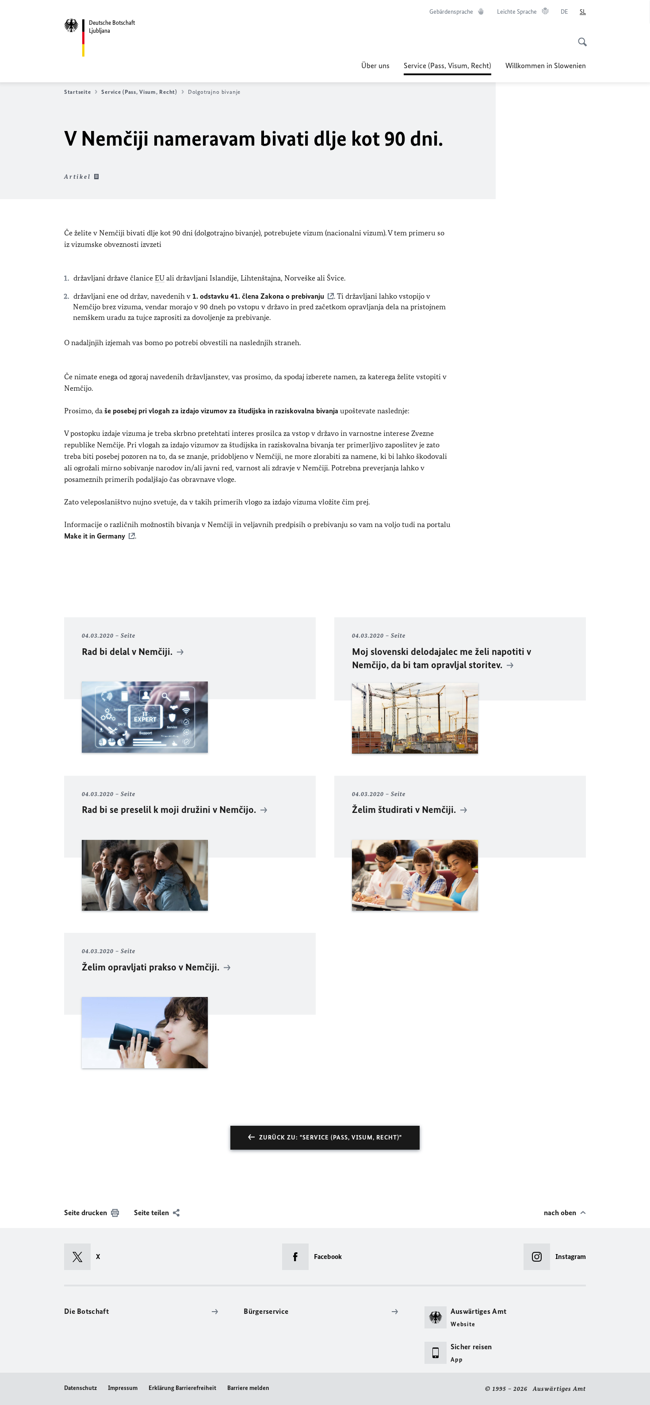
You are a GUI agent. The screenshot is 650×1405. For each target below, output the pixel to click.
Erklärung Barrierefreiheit (182, 1388)
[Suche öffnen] (579, 37)
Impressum (123, 1388)
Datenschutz (80, 1388)
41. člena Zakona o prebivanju (258, 296)
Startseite (77, 92)
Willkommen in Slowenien (545, 65)
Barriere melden (248, 1388)
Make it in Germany (94, 535)
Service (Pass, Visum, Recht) (447, 68)
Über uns (375, 65)
